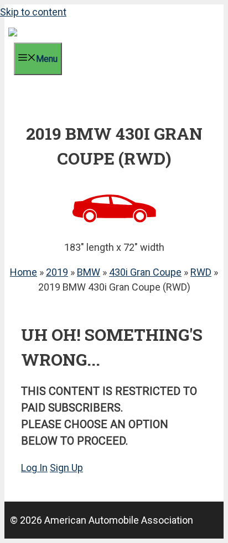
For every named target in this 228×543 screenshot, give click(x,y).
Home (23, 272)
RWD (200, 272)
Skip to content (33, 12)
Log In (34, 467)
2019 (57, 272)
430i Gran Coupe (145, 272)
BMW (88, 272)
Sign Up (66, 467)
